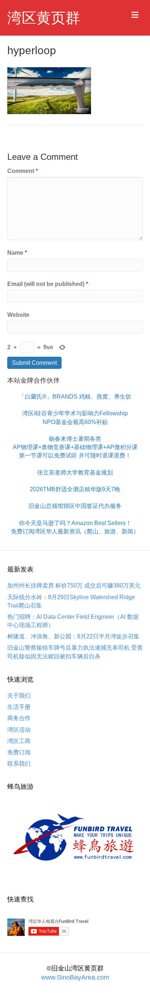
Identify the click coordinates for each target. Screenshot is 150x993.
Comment (22, 171)
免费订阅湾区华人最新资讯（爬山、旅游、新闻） (75, 531)
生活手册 (19, 707)
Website (18, 315)
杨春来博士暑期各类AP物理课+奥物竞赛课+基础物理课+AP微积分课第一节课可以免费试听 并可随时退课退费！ (75, 447)
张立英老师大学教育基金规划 (75, 472)
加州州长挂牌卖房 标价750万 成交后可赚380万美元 (74, 585)
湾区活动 (19, 730)
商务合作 (19, 718)
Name (17, 253)
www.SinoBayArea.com (75, 977)
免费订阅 (19, 752)
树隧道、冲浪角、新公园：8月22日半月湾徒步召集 (73, 636)
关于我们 (19, 696)
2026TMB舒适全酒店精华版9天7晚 (75, 489)
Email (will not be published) (47, 284)
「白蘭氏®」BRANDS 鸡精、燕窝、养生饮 (75, 396)
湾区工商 (19, 741)
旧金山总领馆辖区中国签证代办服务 (75, 506)
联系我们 (19, 763)
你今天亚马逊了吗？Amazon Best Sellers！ (75, 523)
